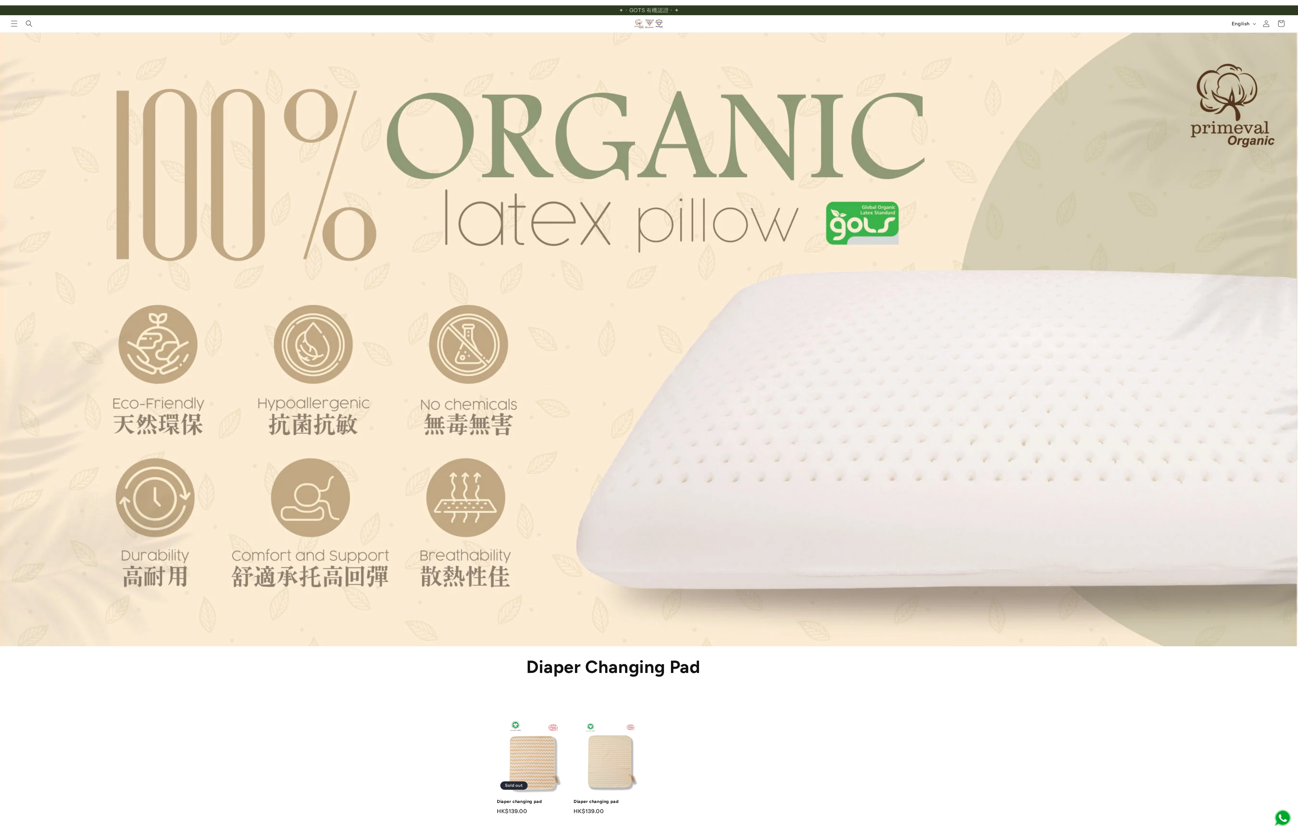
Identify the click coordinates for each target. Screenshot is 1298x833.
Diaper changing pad (519, 801)
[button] (14, 23)
